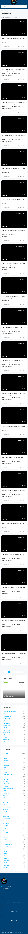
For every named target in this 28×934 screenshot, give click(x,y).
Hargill (5, 839)
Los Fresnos (7, 809)
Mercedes (6, 779)
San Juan (6, 765)
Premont (6, 867)
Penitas (6, 804)
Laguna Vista (7, 828)
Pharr (5, 763)
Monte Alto (6, 816)
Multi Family (7, 732)
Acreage (6, 720)
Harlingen (6, 776)
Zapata (6, 853)
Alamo (5, 767)
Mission (6, 758)
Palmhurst (6, 814)
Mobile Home (7, 730)
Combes (6, 858)
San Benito (6, 793)
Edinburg (6, 753)
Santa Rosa (7, 821)
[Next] (22, 672)
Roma (5, 800)
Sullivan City (7, 807)
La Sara (6, 832)
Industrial (6, 739)
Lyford (5, 830)
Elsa (5, 797)
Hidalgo (6, 786)
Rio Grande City (8, 774)
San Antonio (7, 842)
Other (5, 851)
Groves (5, 741)
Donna (5, 770)
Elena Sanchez (6, 46)
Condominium (7, 727)
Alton (5, 772)
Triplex (5, 737)
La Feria (6, 781)
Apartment (6, 714)
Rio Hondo (6, 825)
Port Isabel (6, 811)
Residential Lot (7, 716)
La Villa (6, 846)
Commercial (7, 718)
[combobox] (9, 17)
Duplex (5, 734)
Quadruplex (7, 723)
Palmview (6, 790)
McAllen (6, 756)
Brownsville (7, 783)
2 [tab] (15, 700)
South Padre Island (8, 788)
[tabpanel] (14, 689)
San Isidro (6, 865)
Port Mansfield (7, 863)
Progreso (6, 823)
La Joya (6, 802)
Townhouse (7, 725)
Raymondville (7, 818)
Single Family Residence (10, 711)
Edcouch (6, 795)
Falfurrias (6, 835)
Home (4, 10)
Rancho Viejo (7, 849)
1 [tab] (13, 700)
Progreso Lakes (8, 844)
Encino (5, 837)
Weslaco (6, 760)
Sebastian (6, 860)
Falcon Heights (7, 856)
